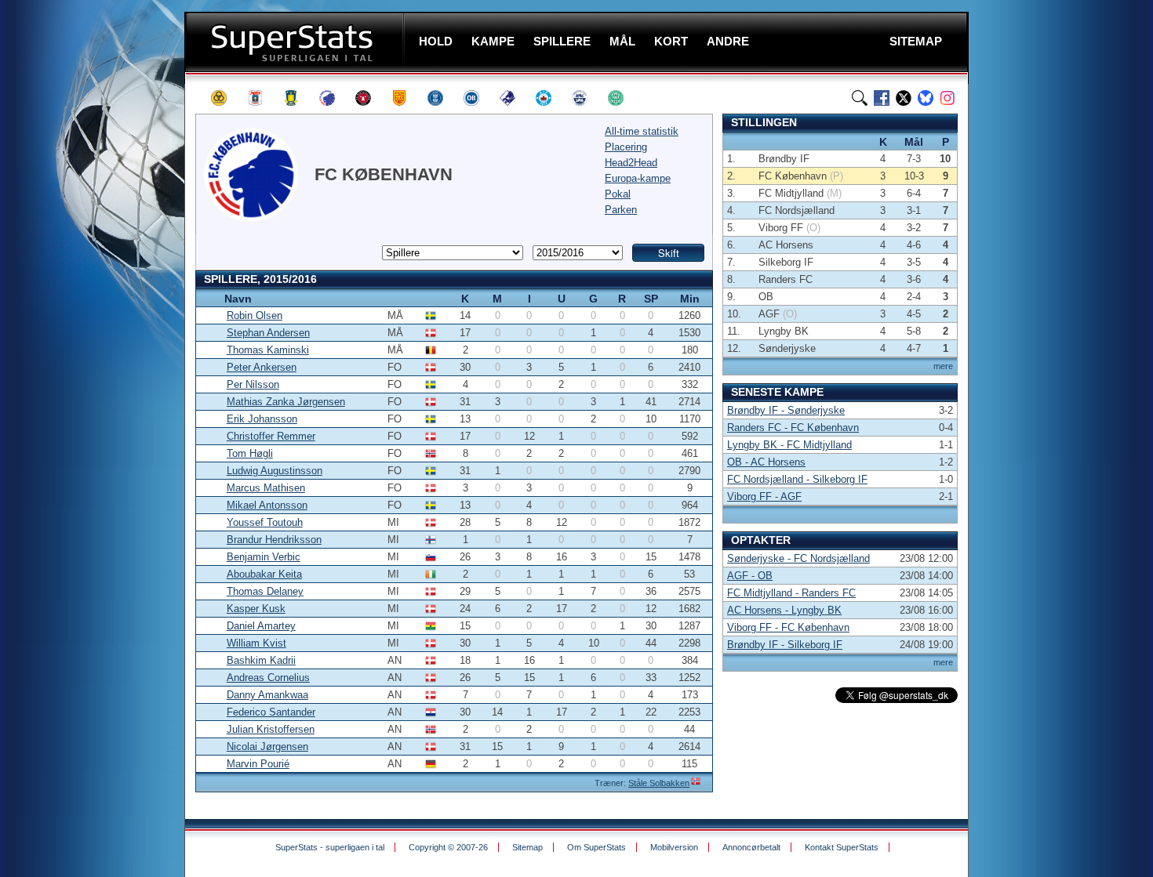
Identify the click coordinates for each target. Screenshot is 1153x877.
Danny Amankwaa (267, 695)
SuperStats (296, 42)
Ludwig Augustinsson (274, 471)
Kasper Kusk (256, 608)
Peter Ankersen (261, 367)
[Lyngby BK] (442, 98)
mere (943, 366)
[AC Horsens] (226, 98)
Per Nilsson (253, 384)
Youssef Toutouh (265, 522)
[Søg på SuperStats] (859, 98)
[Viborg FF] (623, 98)
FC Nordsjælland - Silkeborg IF (797, 479)
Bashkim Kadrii (261, 660)
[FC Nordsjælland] (406, 98)
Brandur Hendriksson (274, 539)
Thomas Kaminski (268, 350)
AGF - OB (750, 576)
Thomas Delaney (265, 591)
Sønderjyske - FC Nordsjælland (798, 558)
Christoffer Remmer (271, 436)
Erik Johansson (262, 419)
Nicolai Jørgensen (267, 746)
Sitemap (527, 847)
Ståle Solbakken (658, 783)
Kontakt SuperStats (841, 847)
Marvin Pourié (258, 764)
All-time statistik (641, 131)
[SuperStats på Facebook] (881, 98)
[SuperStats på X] (903, 98)
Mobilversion (674, 847)
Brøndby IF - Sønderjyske (786, 410)
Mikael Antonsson (267, 505)
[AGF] (262, 98)
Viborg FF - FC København (788, 627)
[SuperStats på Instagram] (947, 98)
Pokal (618, 194)
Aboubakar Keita (264, 574)
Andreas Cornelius (268, 677)
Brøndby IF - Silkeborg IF (784, 645)
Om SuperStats (596, 847)
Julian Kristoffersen (271, 729)
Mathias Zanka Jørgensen (286, 402)
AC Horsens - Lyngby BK (784, 610)
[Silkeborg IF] (551, 98)
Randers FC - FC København (793, 427)
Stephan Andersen (268, 333)
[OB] (478, 98)
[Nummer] (207, 298)
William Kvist (256, 643)
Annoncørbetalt (751, 847)
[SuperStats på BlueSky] (925, 98)
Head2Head (631, 163)
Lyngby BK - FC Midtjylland (789, 445)
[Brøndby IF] (298, 98)
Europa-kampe (638, 178)
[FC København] (334, 98)
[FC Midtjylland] (370, 98)
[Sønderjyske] (587, 98)
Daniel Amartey (261, 626)
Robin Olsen (254, 315)
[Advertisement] (90, 309)
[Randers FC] (514, 98)
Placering (626, 147)
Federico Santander (271, 712)
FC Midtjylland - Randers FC (791, 593)
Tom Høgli (250, 453)
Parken (621, 210)
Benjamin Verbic (263, 557)
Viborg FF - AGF (764, 496)
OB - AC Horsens (766, 462)
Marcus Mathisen (266, 488)
